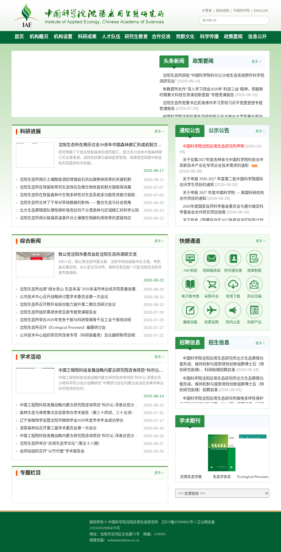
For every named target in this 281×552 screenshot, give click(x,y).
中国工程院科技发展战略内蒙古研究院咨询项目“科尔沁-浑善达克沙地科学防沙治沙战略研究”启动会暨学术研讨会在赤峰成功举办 (80, 436)
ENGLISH (261, 11)
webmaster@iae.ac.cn (123, 540)
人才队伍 (111, 36)
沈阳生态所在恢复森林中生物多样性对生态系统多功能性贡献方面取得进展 (80, 195)
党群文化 (185, 36)
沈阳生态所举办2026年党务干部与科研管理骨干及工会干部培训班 (75, 320)
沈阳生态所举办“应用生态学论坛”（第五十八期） (61, 443)
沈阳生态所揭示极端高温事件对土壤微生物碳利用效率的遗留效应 (75, 218)
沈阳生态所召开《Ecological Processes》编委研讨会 (63, 327)
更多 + (256, 62)
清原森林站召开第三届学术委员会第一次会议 (58, 428)
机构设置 (63, 36)
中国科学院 (241, 11)
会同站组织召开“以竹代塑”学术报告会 (52, 451)
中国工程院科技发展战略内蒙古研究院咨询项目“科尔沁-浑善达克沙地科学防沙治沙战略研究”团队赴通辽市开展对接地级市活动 (80, 405)
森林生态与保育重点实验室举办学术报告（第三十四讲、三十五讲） (77, 413)
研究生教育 (136, 36)
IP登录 (207, 11)
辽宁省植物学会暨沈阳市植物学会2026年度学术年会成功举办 (71, 420)
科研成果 (87, 36)
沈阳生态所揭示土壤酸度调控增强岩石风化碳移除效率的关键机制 (75, 179)
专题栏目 (30, 473)
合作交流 (161, 36)
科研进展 (30, 131)
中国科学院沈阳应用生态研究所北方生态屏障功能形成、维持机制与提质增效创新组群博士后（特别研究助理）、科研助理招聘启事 (221, 364)
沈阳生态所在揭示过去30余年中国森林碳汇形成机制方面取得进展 (111, 145)
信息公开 (257, 36)
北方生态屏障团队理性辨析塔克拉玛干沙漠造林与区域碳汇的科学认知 (79, 210)
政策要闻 (233, 36)
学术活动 (30, 357)
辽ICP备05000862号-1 (179, 522)
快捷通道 (189, 241)
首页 (19, 36)
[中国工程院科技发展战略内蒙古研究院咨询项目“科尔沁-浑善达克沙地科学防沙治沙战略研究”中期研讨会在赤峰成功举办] (35, 380)
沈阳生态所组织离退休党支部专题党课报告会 (58, 312)
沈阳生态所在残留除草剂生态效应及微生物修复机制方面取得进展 (75, 187)
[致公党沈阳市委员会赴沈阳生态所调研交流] (35, 264)
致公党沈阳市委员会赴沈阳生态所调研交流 (97, 254)
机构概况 (39, 36)
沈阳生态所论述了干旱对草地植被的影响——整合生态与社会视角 (75, 202)
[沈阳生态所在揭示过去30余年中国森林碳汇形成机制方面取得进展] (35, 155)
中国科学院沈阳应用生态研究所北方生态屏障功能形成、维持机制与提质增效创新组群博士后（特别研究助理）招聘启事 (221, 384)
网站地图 (222, 11)
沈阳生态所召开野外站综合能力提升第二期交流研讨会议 (68, 304)
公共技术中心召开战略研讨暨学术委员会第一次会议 (64, 297)
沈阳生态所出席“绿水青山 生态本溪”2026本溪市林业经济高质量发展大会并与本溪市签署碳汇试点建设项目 (80, 289)
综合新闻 (30, 241)
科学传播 (209, 36)
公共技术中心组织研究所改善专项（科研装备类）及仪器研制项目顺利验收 (80, 335)
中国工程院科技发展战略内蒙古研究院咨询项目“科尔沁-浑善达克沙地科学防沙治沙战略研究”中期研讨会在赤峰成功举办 (111, 370)
